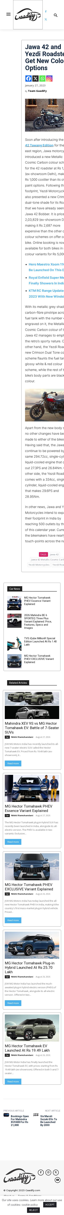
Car (7, 737)
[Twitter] (46, 19)
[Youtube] (57, 1180)
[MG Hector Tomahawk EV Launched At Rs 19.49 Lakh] (32, 1028)
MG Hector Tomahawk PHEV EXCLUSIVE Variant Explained (39, 659)
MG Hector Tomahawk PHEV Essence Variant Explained (37, 601)
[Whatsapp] (42, 78)
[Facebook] (46, 11)
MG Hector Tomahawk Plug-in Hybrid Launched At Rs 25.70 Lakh (29, 967)
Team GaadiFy (37, 91)
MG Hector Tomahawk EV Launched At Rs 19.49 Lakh (27, 1048)
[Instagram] (49, 78)
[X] (35, 78)
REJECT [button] (33, 1210)
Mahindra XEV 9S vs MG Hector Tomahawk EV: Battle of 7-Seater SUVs (32, 727)
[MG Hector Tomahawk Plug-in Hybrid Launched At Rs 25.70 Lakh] (32, 945)
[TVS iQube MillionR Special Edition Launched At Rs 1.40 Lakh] (14, 644)
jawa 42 (54, 554)
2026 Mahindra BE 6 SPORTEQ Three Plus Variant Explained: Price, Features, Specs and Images (38, 621)
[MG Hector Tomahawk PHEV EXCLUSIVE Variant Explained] (14, 661)
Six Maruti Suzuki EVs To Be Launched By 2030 (48, 1121)
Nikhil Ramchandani (22, 737)
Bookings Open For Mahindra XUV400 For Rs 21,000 (20, 1121)
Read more (13, 763)
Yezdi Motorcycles (39, 564)
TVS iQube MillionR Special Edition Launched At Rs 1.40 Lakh (40, 641)
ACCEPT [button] (49, 1204)
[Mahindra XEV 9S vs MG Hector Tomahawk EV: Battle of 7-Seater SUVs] (32, 705)
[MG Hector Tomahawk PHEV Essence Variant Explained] (14, 603)
